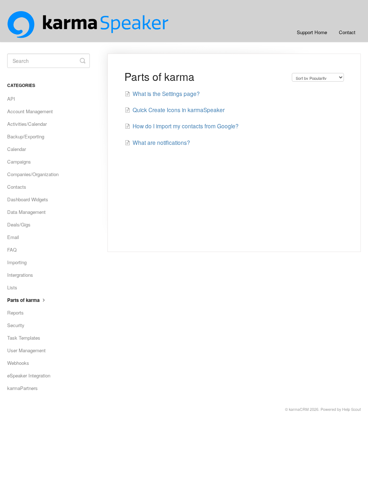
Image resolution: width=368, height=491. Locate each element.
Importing (17, 262)
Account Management (30, 111)
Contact (347, 32)
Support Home (312, 32)
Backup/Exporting (25, 136)
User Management (26, 350)
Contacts (16, 186)
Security (15, 325)
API (11, 98)
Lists (12, 287)
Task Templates (23, 337)
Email (13, 237)
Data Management (26, 211)
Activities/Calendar (27, 123)
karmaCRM (299, 409)
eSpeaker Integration (28, 375)
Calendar (16, 149)
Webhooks (18, 362)
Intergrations (20, 274)
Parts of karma (24, 300)
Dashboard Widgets (27, 199)
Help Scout (351, 409)
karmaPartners (22, 388)
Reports (15, 312)
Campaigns (19, 161)
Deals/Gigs (19, 224)
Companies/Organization (33, 174)
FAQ (12, 249)
